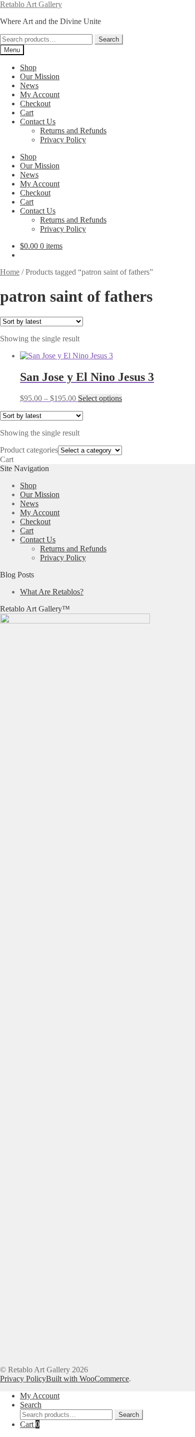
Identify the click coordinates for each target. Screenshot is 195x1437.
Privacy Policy (63, 139)
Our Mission (40, 76)
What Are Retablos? (52, 591)
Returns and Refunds (73, 130)
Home (10, 272)
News (29, 85)
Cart (27, 112)
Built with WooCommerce (87, 1378)
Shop (28, 67)
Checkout (35, 103)
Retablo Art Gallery (31, 4)
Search (108, 39)
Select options (100, 398)
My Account (40, 94)
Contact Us (38, 121)
